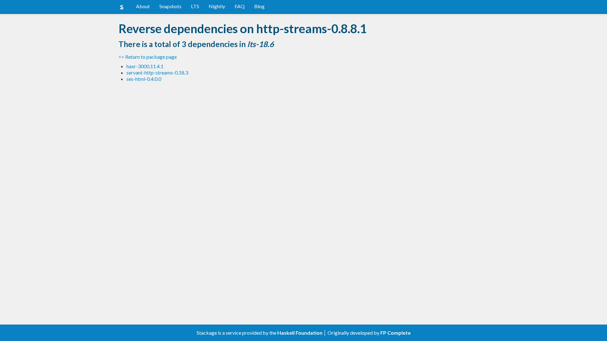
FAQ (240, 6)
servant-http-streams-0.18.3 (157, 72)
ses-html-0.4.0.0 (143, 79)
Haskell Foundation (299, 333)
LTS (195, 6)
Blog (259, 6)
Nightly (217, 6)
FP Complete (395, 333)
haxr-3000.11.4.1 (144, 66)
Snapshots (170, 6)
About (143, 6)
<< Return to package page (148, 57)
